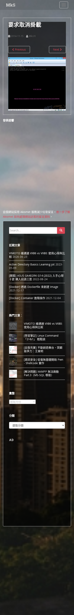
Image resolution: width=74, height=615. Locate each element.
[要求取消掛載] (37, 84)
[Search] (61, 230)
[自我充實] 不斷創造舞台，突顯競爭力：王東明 (43, 349)
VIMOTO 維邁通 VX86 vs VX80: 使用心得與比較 (37, 255)
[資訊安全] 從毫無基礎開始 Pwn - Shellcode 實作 (43, 361)
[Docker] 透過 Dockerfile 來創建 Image (33, 287)
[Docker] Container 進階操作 (27, 298)
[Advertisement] (37, 483)
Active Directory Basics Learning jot (32, 264)
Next (56, 49)
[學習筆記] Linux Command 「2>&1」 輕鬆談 (41, 337)
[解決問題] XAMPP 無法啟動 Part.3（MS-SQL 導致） (41, 373)
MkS (10, 4)
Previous (20, 49)
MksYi (32, 36)
